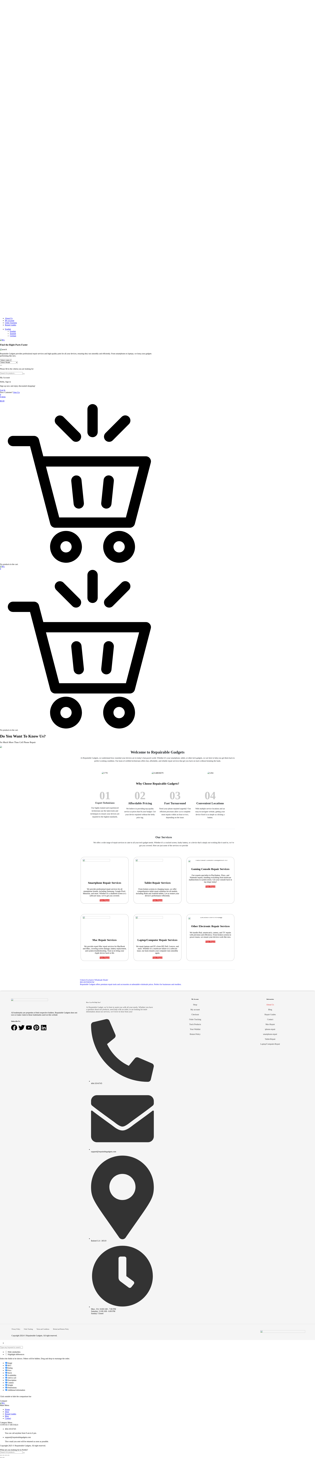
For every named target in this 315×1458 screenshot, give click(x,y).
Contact (270, 1019)
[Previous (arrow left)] (1, 1457)
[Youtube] (29, 1028)
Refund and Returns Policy (61, 1329)
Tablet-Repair (270, 1039)
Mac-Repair (270, 1024)
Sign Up (16, 392)
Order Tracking (11, 323)
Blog (270, 1010)
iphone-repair (270, 1029)
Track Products (195, 1024)
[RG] (2, 340)
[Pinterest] (36, 1028)
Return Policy (195, 1034)
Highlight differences (15, 1354)
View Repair (105, 900)
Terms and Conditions (43, 1329)
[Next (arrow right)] (3, 1457)
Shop (195, 1005)
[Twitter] (21, 1028)
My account (9, 320)
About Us (9, 318)
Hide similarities (13, 1352)
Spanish (13, 334)
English (8, 329)
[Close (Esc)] (8, 1455)
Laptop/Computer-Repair (270, 1044)
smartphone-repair (270, 1034)
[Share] (6, 1455)
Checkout (195, 1014)
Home (7, 1409)
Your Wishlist (195, 1029)
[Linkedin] (44, 1028)
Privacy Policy (16, 1329)
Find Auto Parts (1, 365)
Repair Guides (10, 325)
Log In (2, 390)
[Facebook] (14, 1028)
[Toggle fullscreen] (3, 1455)
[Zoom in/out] (1, 1455)
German (13, 336)
